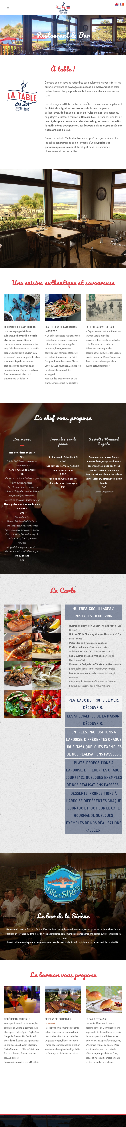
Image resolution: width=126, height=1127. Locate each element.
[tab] (93, 612)
